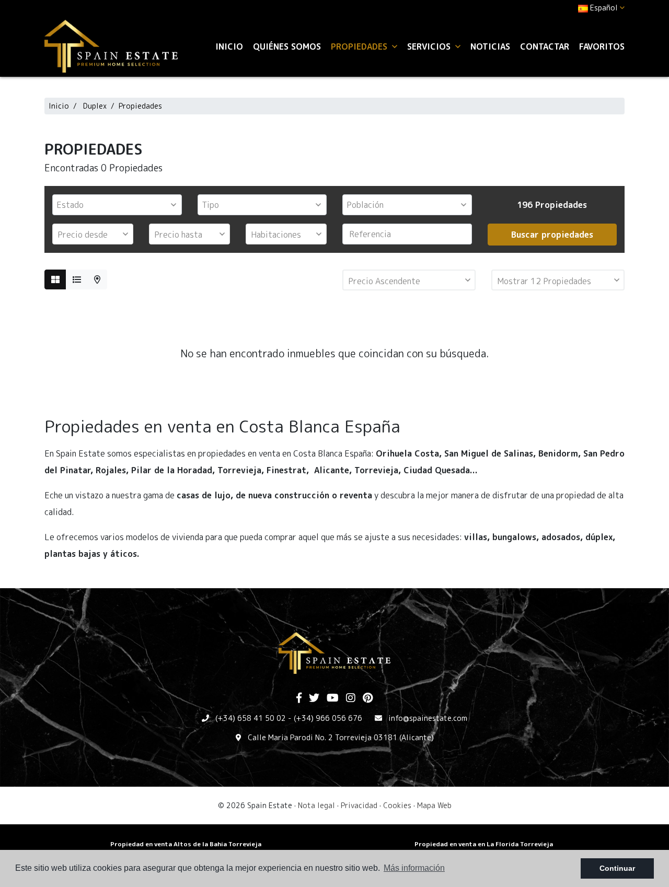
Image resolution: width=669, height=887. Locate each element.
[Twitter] (314, 698)
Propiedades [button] (360, 46)
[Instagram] (350, 698)
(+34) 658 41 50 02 (250, 718)
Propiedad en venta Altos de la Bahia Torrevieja (185, 843)
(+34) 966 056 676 (328, 718)
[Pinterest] (368, 698)
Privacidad (359, 805)
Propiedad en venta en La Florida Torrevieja (483, 843)
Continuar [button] (617, 868)
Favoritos (602, 46)
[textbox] (119, 205)
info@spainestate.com (427, 718)
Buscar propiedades (552, 234)
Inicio (229, 46)
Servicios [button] (430, 46)
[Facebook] (299, 698)
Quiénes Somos (287, 46)
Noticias (490, 46)
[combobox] (117, 204)
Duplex (95, 106)
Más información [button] (414, 867)
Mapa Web (434, 805)
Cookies (397, 805)
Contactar (544, 46)
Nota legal (316, 805)
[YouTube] (333, 698)
